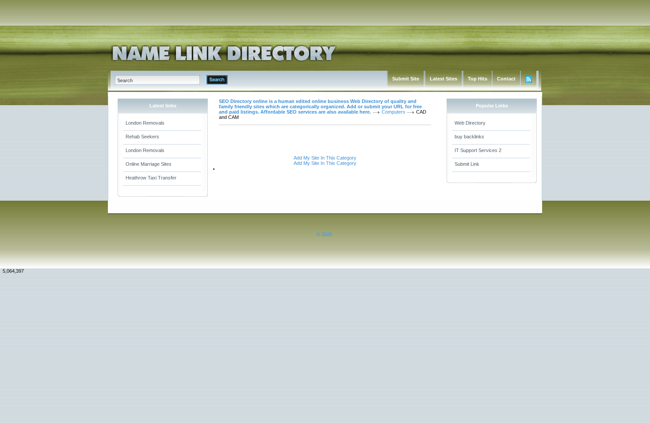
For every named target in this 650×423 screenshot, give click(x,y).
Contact (506, 78)
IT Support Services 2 (478, 150)
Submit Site (405, 78)
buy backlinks (469, 136)
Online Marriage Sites (149, 164)
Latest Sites (443, 78)
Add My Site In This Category (325, 157)
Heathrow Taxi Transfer (151, 177)
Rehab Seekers (142, 136)
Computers (393, 111)
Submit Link (467, 164)
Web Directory (470, 123)
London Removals (145, 123)
